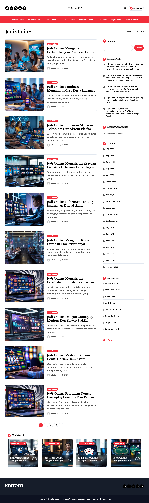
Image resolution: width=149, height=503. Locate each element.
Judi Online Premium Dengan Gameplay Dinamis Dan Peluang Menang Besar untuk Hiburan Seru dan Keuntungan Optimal (71, 399)
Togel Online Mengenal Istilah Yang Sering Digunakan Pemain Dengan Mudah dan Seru (124, 100)
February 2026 (112, 188)
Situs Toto (107, 340)
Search (111, 41)
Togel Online (116, 19)
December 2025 (113, 201)
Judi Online (102, 19)
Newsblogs (91, 499)
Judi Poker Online (67, 19)
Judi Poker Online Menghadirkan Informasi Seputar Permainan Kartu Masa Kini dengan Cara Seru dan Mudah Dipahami (124, 66)
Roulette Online (17, 19)
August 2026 (111, 149)
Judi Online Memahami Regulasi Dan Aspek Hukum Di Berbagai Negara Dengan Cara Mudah (71, 167)
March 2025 (111, 260)
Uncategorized (132, 19)
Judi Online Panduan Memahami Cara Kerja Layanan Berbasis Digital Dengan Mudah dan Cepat (71, 92)
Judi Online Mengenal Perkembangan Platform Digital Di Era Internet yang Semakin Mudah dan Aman (71, 54)
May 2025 (110, 247)
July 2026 (110, 156)
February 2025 (112, 267)
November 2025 (113, 208)
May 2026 (110, 169)
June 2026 (110, 162)
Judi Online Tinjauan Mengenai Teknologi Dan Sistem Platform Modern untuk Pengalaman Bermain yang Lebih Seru (71, 130)
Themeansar (104, 499)
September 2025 (113, 221)
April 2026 (110, 175)
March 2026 (111, 182)
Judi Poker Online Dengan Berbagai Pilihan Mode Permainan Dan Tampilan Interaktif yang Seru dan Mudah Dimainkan (124, 78)
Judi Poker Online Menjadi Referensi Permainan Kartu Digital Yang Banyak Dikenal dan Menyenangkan (121, 89)
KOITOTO (74, 8)
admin (53, 68)
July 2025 (110, 234)
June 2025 (110, 241)
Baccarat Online (34, 19)
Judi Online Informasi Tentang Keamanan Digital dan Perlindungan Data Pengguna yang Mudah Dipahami (70, 207)
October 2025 (112, 214)
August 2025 (111, 228)
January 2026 (111, 195)
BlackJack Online (86, 19)
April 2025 (110, 254)
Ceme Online (51, 19)
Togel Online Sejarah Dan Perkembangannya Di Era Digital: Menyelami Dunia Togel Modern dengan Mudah (123, 112)
